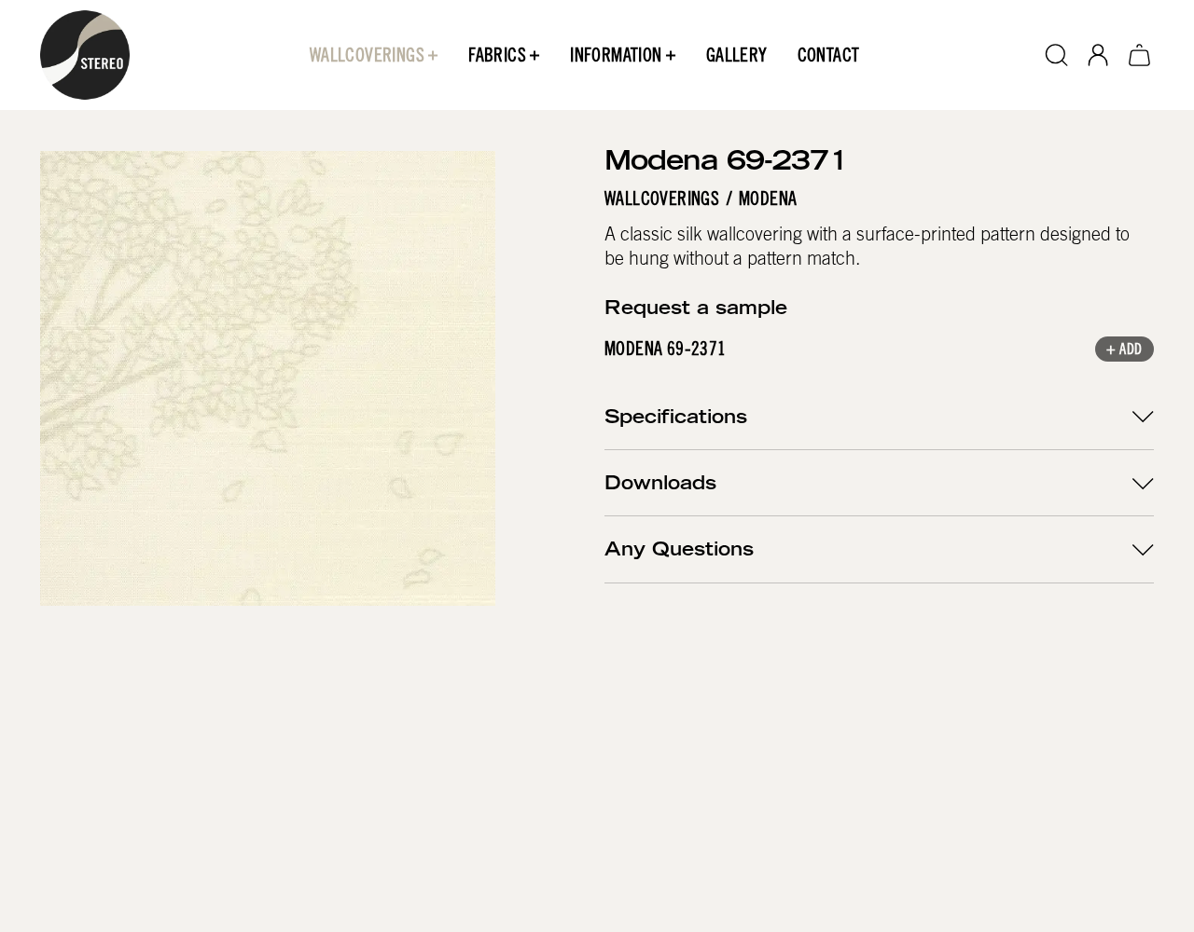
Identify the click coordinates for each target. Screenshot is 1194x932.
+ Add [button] (1124, 350)
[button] (374, 55)
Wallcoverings (661, 198)
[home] (85, 55)
